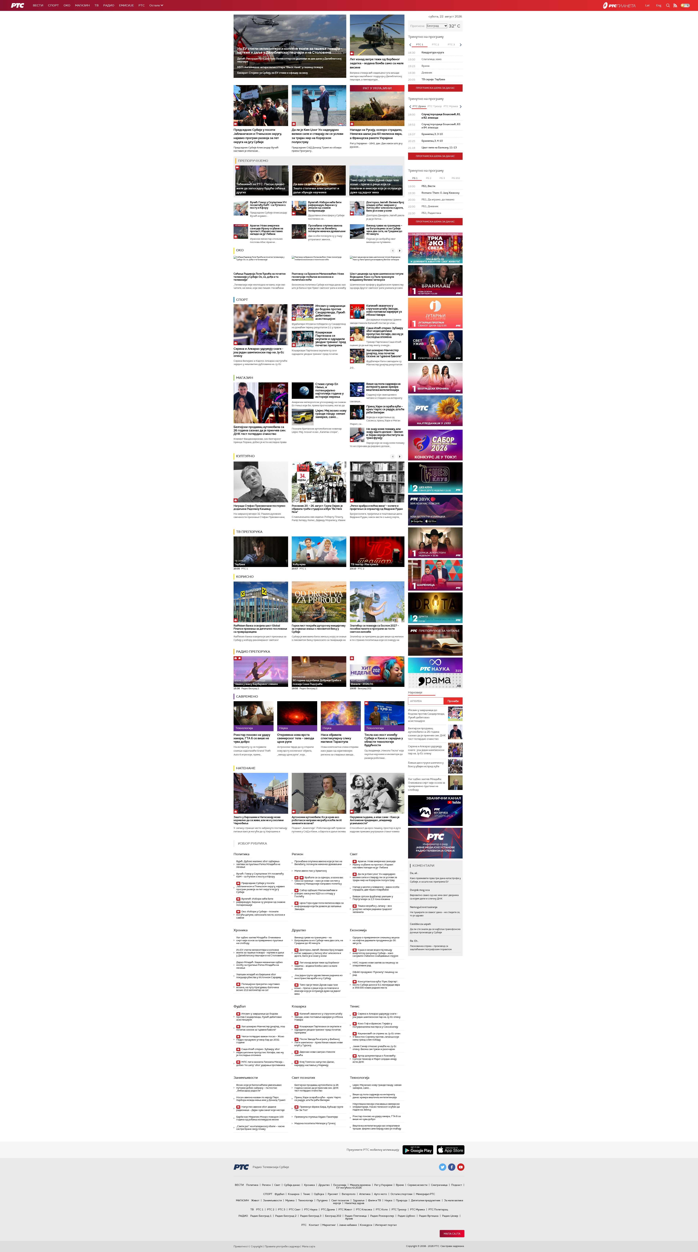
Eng (658, 5)
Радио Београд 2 (285, 1215)
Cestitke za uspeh (420, 924)
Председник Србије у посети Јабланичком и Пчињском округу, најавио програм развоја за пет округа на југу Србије (258, 136)
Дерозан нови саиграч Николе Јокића (314, 1053)
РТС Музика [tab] (451, 106)
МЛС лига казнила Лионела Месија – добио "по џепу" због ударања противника (260, 1063)
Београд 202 (333, 1215)
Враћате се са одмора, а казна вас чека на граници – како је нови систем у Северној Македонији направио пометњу (318, 880)
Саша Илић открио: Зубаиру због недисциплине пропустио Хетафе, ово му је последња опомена (384, 332)
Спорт (53, 5)
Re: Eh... (414, 941)
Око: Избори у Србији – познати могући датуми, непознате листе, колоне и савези (260, 914)
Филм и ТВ (374, 1200)
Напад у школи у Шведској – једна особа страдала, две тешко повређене (376, 888)
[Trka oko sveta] (435, 248)
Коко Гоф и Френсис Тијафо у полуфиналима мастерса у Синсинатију (375, 1025)
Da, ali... (414, 873)
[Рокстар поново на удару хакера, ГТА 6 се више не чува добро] (254, 716)
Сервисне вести (417, 1185)
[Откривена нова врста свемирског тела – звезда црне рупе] (297, 716)
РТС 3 (281, 1209)
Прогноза (417, 26)
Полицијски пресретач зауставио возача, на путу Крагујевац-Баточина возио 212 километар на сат (258, 987)
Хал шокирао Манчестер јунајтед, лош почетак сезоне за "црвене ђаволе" (384, 353)
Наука (388, 1200)
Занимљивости (246, 1077)
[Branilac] (435, 280)
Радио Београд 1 (261, 1215)
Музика (289, 1200)
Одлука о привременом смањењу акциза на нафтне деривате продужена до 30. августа (376, 940)
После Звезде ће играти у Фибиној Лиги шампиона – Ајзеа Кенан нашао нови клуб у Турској (318, 1042)
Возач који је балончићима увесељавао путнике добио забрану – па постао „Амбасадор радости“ (259, 1087)
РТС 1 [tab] (419, 44)
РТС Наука (310, 1209)
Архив (349, 1218)
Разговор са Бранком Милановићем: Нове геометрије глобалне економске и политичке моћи (318, 276)
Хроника (241, 930)
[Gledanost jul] (435, 410)
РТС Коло (382, 1209)
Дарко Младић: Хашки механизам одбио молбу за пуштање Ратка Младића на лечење (259, 965)
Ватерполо (349, 1194)
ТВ (97, 5)
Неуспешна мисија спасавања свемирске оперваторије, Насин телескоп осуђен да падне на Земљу (376, 1106)
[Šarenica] (435, 575)
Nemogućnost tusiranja (423, 907)
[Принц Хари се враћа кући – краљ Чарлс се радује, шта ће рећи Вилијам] (357, 412)
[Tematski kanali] (435, 673)
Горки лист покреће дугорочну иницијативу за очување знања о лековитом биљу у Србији (318, 628)
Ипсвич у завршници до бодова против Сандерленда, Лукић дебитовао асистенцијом (330, 312)
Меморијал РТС (425, 1194)
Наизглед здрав (354, 1203)
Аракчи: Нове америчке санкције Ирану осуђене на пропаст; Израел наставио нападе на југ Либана (266, 229)
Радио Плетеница (356, 1215)
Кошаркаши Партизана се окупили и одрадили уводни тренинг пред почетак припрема (330, 338)
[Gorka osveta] (435, 542)
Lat (647, 5)
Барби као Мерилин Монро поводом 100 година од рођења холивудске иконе (260, 1118)
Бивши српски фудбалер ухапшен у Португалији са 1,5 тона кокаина (373, 898)
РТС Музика (417, 1209)
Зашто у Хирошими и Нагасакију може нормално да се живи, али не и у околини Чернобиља (259, 820)
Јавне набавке (348, 1225)
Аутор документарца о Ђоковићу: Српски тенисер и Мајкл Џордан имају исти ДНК (375, 1058)
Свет (354, 854)
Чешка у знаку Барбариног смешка (256, 682)
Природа (401, 1200)
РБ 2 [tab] (428, 178)
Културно (245, 456)
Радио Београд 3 (310, 1215)
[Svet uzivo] (435, 345)
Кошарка (299, 1006)
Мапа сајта (452, 1233)
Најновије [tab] (415, 692)
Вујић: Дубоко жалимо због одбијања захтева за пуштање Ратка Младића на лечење (258, 864)
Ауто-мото (380, 1194)
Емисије (126, 5)
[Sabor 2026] (435, 445)
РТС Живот (345, 1209)
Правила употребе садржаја (282, 1246)
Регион (297, 854)
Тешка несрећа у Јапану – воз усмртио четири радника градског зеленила (372, 909)
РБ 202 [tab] (456, 178)
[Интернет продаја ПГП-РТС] (435, 810)
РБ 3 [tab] (442, 178)
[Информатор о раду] (435, 843)
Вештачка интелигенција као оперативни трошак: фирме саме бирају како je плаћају (377, 1127)
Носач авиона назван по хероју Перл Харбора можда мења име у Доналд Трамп (260, 1099)
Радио (108, 5)
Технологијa (359, 1077)
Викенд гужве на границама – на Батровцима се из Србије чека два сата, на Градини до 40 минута (384, 229)
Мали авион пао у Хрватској (310, 870)
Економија (358, 930)
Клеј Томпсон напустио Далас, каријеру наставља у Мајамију (314, 1063)
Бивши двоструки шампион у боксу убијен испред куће (426, 764)
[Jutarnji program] (435, 313)
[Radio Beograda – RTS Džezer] (435, 510)
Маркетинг (329, 1225)
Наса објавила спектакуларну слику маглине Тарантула (336, 738)
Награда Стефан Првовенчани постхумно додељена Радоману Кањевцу (259, 507)
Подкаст (456, 1185)
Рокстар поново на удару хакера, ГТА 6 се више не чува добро (252, 738)
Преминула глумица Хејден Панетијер (316, 1116)
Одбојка (319, 1194)
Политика (241, 854)
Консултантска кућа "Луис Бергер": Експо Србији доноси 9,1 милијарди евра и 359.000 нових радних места (376, 984)
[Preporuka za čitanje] (435, 640)
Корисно (245, 576)
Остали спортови (401, 1194)
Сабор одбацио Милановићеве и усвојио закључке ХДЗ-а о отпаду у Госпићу (315, 893)
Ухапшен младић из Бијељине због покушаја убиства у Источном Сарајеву (258, 976)
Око (240, 250)
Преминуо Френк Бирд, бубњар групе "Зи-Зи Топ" (318, 1108)
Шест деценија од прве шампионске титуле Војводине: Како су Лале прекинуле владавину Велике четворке (376, 276)
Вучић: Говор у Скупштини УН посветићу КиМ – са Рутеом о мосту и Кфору (268, 205)
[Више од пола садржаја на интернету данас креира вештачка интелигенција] (357, 389)
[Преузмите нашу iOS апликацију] (450, 1149)
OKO (67, 5)
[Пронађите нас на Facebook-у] (451, 1167)
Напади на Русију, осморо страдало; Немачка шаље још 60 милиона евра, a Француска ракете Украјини (376, 134)
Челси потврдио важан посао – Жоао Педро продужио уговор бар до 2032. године (260, 1039)
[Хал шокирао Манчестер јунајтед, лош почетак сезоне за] (357, 356)
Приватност (241, 1246)
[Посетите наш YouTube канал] (460, 1167)
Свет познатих (303, 1077)
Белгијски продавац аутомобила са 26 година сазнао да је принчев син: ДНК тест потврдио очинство (260, 430)
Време (400, 1185)
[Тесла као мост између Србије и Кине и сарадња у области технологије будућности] (384, 716)
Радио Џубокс (406, 1215)
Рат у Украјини (383, 1185)
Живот (255, 1200)
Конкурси (366, 1225)
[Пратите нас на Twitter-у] (442, 1167)
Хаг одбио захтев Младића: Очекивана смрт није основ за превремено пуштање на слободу (259, 940)
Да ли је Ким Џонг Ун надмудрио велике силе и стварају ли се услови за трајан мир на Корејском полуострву (317, 136)
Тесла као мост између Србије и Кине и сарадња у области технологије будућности (383, 740)
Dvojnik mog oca (420, 890)
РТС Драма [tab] (419, 106)
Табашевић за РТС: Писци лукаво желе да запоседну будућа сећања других (260, 188)
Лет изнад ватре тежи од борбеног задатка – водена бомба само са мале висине (377, 63)
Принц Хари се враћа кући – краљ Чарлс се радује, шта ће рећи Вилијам (385, 409)
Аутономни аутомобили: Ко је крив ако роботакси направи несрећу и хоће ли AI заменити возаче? (317, 820)
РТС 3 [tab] (451, 44)
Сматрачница (439, 1185)
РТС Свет (294, 1209)
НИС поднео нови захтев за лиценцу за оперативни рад (375, 964)
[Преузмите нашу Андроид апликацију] (418, 1149)
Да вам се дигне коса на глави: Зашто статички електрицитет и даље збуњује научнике (316, 188)
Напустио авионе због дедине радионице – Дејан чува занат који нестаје (260, 1108)
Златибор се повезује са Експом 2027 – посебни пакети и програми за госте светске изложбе (374, 628)
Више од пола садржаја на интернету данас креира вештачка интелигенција (383, 387)
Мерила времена (360, 1185)
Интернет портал (386, 1225)
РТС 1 (259, 1209)
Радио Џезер (450, 1215)
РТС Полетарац (438, 1209)
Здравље (358, 1200)
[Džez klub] (435, 477)
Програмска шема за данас (435, 87)
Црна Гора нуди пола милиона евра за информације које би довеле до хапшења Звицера (319, 906)
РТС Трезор (399, 1209)
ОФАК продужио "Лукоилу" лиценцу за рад (375, 974)
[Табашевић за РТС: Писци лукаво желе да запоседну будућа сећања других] (262, 180)
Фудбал (240, 1006)
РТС (142, 5)
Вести (38, 5)
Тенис (355, 1006)
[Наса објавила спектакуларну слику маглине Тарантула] (341, 716)
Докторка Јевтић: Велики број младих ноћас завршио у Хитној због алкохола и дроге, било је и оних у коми (385, 206)
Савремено (247, 696)
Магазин (82, 5)
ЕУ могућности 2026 (349, 1187)
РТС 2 (270, 1209)
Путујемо (322, 1200)
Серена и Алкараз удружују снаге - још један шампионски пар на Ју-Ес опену (259, 352)
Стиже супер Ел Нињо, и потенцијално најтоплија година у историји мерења (329, 390)
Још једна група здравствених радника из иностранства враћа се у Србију (318, 977)
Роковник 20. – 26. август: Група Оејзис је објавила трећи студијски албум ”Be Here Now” (317, 509)
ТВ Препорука (249, 532)
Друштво (299, 930)
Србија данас (292, 1185)
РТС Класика (364, 1209)
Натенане (245, 768)
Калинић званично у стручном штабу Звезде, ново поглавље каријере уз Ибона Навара (384, 310)
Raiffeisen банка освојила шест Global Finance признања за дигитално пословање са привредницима (260, 628)
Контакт (314, 1225)
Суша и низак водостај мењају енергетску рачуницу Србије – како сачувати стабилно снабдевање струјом (375, 953)
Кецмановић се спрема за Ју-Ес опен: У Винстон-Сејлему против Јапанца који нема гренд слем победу (377, 1036)
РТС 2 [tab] (435, 44)
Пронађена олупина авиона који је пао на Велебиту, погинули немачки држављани (326, 228)
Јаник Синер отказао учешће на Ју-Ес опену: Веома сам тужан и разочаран (374, 1048)
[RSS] (675, 5)
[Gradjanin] (435, 607)
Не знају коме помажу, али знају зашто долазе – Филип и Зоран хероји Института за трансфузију (384, 433)
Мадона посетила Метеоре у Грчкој (314, 1123)
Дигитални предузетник (425, 1200)
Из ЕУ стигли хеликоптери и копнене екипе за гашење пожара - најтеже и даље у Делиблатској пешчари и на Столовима (289, 50)
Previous (410, 44)
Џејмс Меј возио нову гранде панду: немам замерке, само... (330, 414)
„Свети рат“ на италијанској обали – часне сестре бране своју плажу (260, 1128)
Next (460, 44)
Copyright (256, 1246)
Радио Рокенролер (382, 1215)
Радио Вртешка (428, 1215)
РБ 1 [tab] (415, 178)
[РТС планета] (619, 5)
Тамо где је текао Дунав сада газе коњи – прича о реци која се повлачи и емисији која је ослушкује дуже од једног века (317, 989)
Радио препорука (253, 651)
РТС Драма (328, 1209)
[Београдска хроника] (435, 378)
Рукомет (333, 1194)
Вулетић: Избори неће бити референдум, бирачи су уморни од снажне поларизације (324, 206)
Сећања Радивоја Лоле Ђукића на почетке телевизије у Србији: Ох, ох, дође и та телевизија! (260, 276)
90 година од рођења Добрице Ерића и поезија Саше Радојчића (317, 681)
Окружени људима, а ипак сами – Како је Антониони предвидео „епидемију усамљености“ (374, 820)
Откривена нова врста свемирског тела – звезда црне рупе (295, 738)
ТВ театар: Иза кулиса (364, 564)
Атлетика (364, 1194)
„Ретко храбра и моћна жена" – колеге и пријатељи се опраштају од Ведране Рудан (376, 507)
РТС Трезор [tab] (435, 106)
